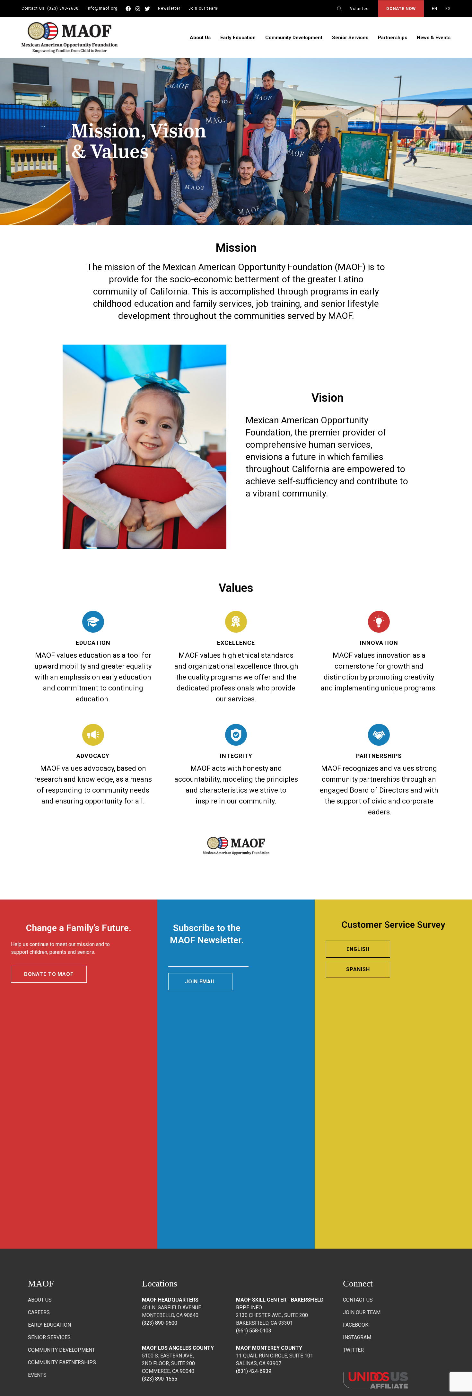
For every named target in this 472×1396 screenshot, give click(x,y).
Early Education (238, 37)
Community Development (293, 37)
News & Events (433, 37)
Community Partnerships (62, 1362)
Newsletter (169, 8)
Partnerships (392, 37)
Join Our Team (361, 1312)
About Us (200, 37)
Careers (39, 1312)
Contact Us (358, 1300)
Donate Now (401, 8)
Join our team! (203, 8)
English (358, 949)
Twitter (353, 1350)
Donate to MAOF (49, 974)
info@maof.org (102, 8)
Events (37, 1375)
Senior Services (350, 37)
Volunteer (360, 8)
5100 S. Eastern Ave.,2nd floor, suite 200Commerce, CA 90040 (168, 1363)
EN (434, 8)
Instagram (357, 1337)
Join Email (200, 982)
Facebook (355, 1325)
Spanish (358, 969)
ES (447, 8)
